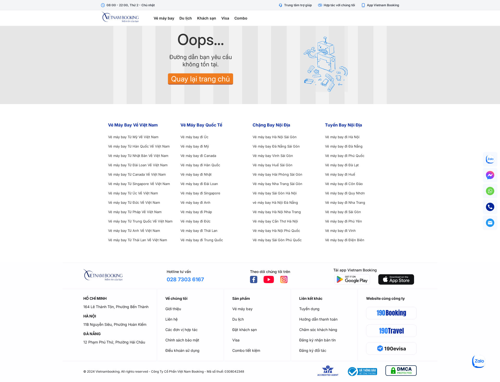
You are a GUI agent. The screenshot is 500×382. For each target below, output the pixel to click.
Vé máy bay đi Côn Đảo (344, 184)
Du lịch (185, 18)
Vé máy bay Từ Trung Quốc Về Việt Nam (140, 221)
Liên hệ (171, 319)
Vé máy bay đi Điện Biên (344, 240)
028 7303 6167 (185, 279)
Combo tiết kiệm (246, 350)
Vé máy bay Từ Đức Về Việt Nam (134, 202)
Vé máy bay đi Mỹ (194, 146)
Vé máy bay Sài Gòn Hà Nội (275, 193)
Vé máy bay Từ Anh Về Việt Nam (134, 230)
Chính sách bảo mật (182, 340)
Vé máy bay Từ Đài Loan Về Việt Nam (137, 165)
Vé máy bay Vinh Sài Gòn (273, 156)
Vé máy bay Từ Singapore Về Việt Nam (139, 184)
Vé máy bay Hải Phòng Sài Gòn (277, 174)
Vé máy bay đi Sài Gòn (343, 212)
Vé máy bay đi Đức (195, 221)
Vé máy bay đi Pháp (196, 212)
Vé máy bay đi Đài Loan (199, 184)
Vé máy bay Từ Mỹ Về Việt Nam (133, 137)
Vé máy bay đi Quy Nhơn (345, 193)
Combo (240, 18)
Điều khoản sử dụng (182, 350)
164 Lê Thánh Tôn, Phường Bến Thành (115, 306)
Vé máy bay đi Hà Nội (342, 137)
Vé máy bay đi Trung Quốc (201, 240)
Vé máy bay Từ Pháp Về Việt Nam (134, 212)
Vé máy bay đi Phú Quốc (344, 156)
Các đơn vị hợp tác (181, 329)
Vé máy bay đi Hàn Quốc (200, 165)
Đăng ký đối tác (312, 350)
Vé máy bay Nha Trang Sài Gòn (277, 184)
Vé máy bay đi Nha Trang (345, 202)
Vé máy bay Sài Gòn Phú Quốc (277, 240)
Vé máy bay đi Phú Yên (343, 221)
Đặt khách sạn (244, 329)
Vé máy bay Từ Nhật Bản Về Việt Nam (138, 156)
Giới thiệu (173, 309)
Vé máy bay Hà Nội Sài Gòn (275, 137)
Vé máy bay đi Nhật (195, 174)
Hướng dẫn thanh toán (318, 319)
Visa (225, 18)
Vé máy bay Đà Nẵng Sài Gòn (276, 146)
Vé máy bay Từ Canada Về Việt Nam (137, 174)
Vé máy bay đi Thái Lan (198, 230)
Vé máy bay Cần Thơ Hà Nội (275, 221)
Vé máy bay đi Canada (198, 156)
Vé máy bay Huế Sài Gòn (272, 165)
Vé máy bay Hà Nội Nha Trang (277, 212)
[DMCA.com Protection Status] (401, 371)
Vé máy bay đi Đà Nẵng (343, 146)
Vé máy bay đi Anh (195, 202)
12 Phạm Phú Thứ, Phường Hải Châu (114, 342)
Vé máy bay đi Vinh (340, 230)
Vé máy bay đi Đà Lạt (342, 165)
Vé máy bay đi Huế (340, 174)
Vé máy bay (164, 18)
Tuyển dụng (309, 309)
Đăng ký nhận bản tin (317, 340)
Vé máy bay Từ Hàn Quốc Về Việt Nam (139, 146)
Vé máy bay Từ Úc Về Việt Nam (133, 193)
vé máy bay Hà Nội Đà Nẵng (275, 202)
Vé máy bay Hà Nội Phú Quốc (276, 230)
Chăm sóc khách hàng (318, 329)
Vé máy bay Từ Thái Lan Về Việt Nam (137, 240)
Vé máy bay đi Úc (194, 137)
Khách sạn (206, 18)
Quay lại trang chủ (200, 78)
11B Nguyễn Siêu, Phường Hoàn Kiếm (114, 324)
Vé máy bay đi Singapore (200, 193)
